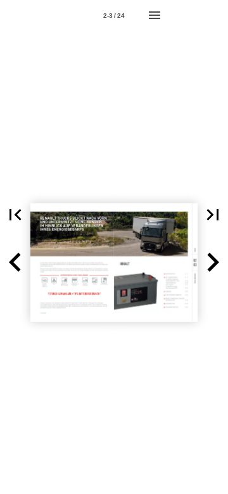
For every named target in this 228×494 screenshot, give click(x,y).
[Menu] (154, 15)
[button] (15, 214)
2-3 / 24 (114, 15)
